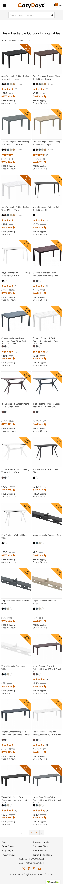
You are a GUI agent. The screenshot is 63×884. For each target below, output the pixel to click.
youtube (39, 868)
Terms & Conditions (42, 854)
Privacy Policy (8, 854)
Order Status (8, 846)
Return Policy (39, 850)
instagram (34, 868)
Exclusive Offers (40, 846)
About (4, 841)
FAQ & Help (7, 850)
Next (41, 832)
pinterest (28, 868)
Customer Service (41, 841)
